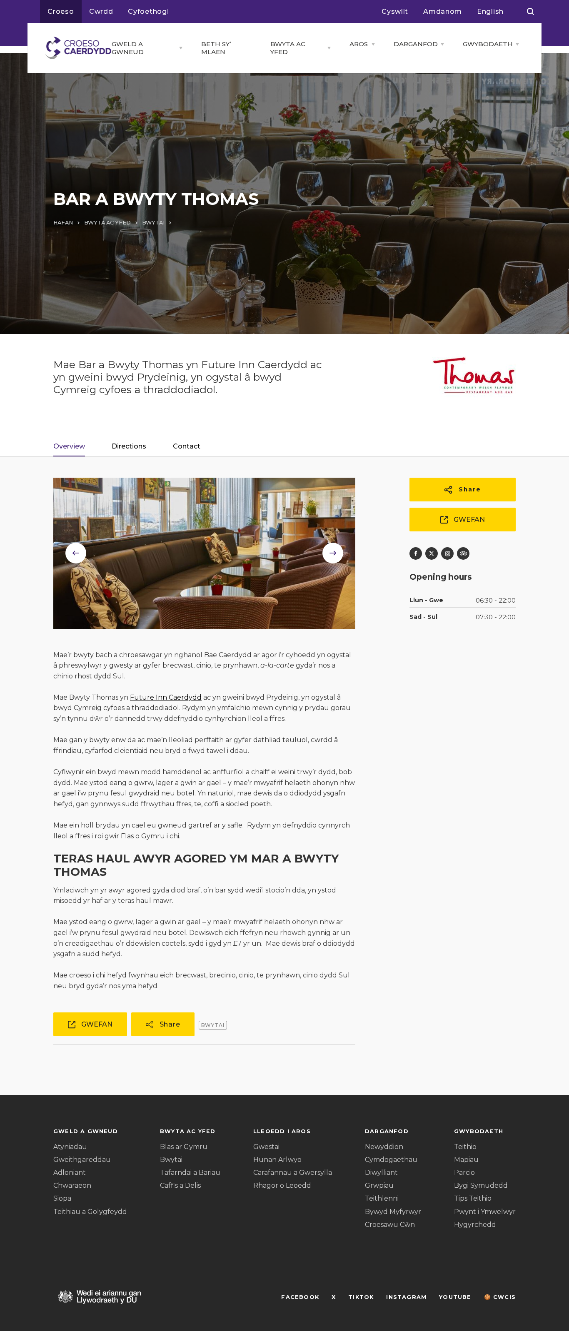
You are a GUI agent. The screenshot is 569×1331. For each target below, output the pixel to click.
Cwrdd (101, 11)
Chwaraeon (72, 1185)
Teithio (465, 1147)
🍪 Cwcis (500, 1297)
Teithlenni (382, 1198)
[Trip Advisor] (463, 553)
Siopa (62, 1198)
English (490, 11)
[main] (284, 665)
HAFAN (63, 222)
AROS (358, 44)
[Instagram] (447, 553)
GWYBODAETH (487, 44)
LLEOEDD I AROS (282, 1131)
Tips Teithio (473, 1198)
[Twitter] (431, 553)
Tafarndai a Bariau (190, 1172)
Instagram (406, 1297)
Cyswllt (395, 11)
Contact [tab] (186, 446)
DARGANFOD (415, 44)
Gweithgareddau (82, 1160)
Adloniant (69, 1172)
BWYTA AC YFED (287, 48)
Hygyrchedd (475, 1225)
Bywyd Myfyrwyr (393, 1212)
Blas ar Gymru (183, 1147)
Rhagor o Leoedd (282, 1185)
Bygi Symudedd (481, 1185)
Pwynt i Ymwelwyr (485, 1212)
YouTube (455, 1297)
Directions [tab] (129, 446)
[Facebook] (415, 553)
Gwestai (266, 1147)
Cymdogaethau (391, 1160)
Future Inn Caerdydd (166, 697)
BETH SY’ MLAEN (216, 48)
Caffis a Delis (180, 1185)
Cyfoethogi (148, 11)
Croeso (60, 11)
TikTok (361, 1297)
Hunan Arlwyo (277, 1160)
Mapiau (466, 1160)
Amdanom (442, 11)
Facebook (300, 1297)
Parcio (464, 1172)
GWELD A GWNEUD (128, 48)
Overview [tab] (69, 446)
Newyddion (384, 1147)
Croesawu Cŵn (390, 1225)
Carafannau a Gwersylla (292, 1172)
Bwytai (171, 1160)
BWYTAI (153, 222)
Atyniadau (70, 1147)
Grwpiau (379, 1185)
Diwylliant (381, 1172)
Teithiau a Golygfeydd (90, 1212)
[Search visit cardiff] (530, 11)
